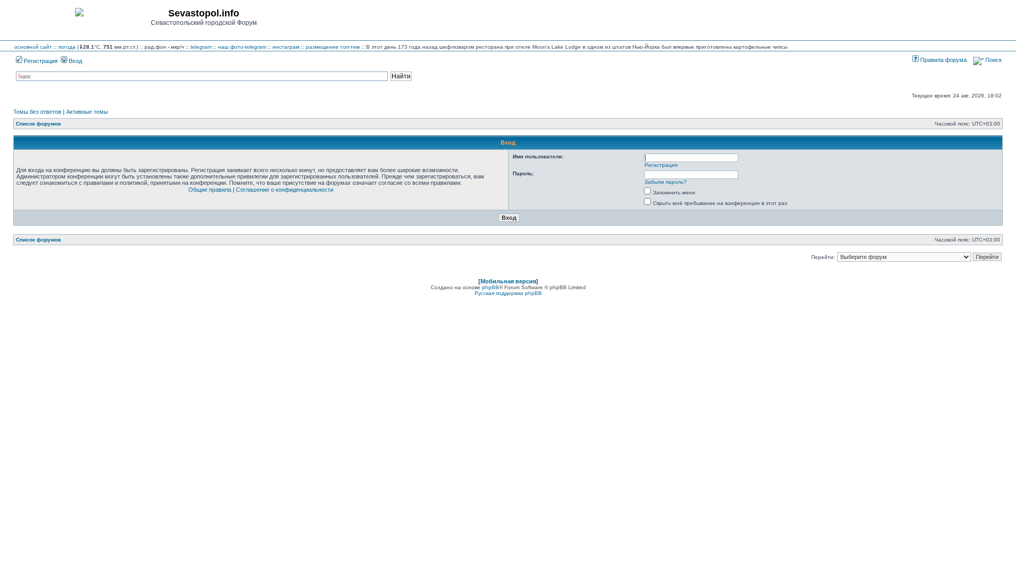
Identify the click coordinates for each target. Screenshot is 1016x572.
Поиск (993, 60)
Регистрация (40, 61)
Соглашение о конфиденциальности (284, 189)
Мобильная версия (508, 281)
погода (67, 47)
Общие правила (209, 189)
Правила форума (943, 60)
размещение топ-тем (333, 47)
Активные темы (87, 112)
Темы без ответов (37, 112)
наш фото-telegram (242, 47)
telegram (201, 47)
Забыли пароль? (666, 182)
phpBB (490, 287)
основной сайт (33, 47)
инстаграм (286, 47)
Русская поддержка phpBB (508, 293)
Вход (74, 61)
